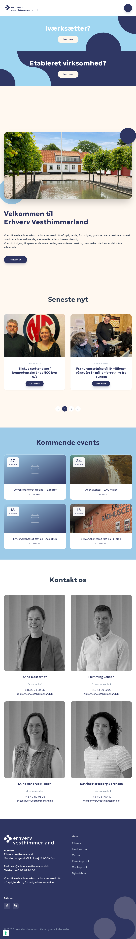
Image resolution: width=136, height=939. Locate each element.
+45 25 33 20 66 (35, 689)
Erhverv (76, 843)
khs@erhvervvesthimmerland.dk (101, 800)
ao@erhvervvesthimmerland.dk (35, 693)
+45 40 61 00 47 (101, 796)
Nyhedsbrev (79, 873)
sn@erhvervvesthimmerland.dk (35, 800)
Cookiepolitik (79, 867)
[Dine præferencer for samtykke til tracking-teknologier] (6, 933)
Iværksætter (79, 849)
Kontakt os (15, 259)
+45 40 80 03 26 (34, 796)
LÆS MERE (35, 383)
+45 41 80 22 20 (101, 689)
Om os (76, 855)
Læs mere (68, 39)
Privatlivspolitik (80, 861)
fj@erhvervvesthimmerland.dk (101, 693)
